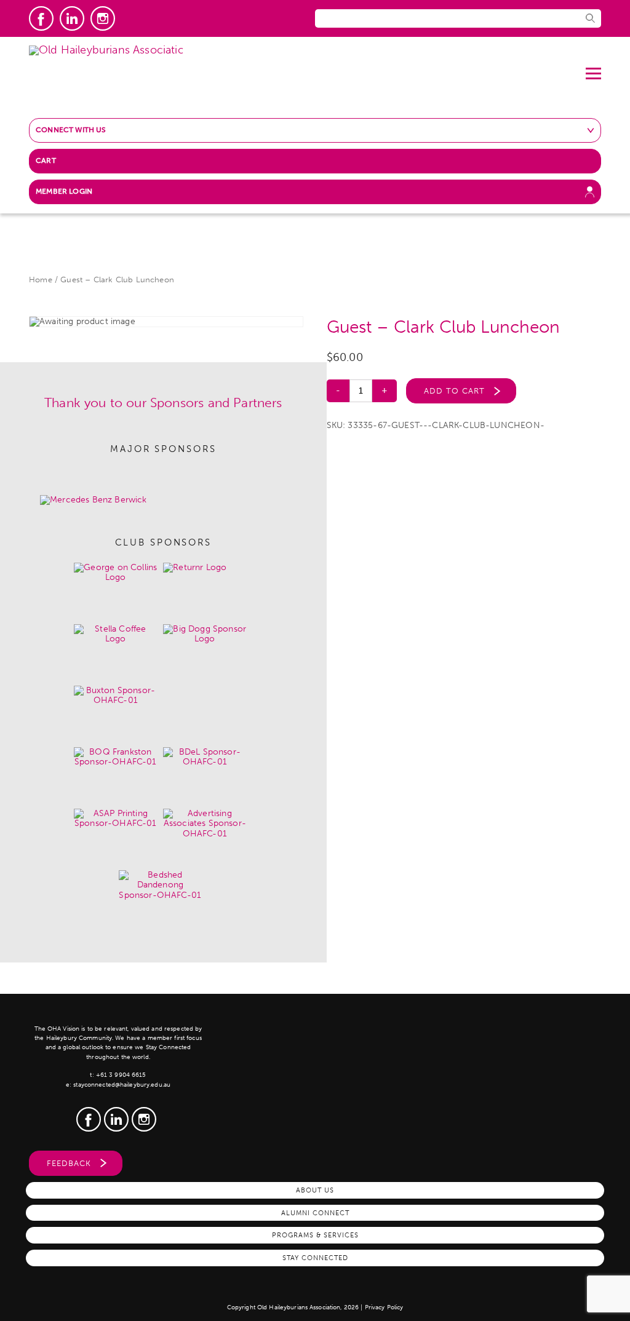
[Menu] (593, 69)
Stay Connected (315, 1257)
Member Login (64, 191)
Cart (46, 160)
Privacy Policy (384, 1307)
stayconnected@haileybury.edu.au (121, 1085)
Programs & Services (315, 1235)
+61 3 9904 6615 (121, 1075)
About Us (315, 1190)
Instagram (102, 18)
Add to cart (454, 390)
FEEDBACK (69, 1163)
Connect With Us (71, 129)
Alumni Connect (315, 1212)
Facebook (41, 18)
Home (40, 279)
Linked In (72, 18)
